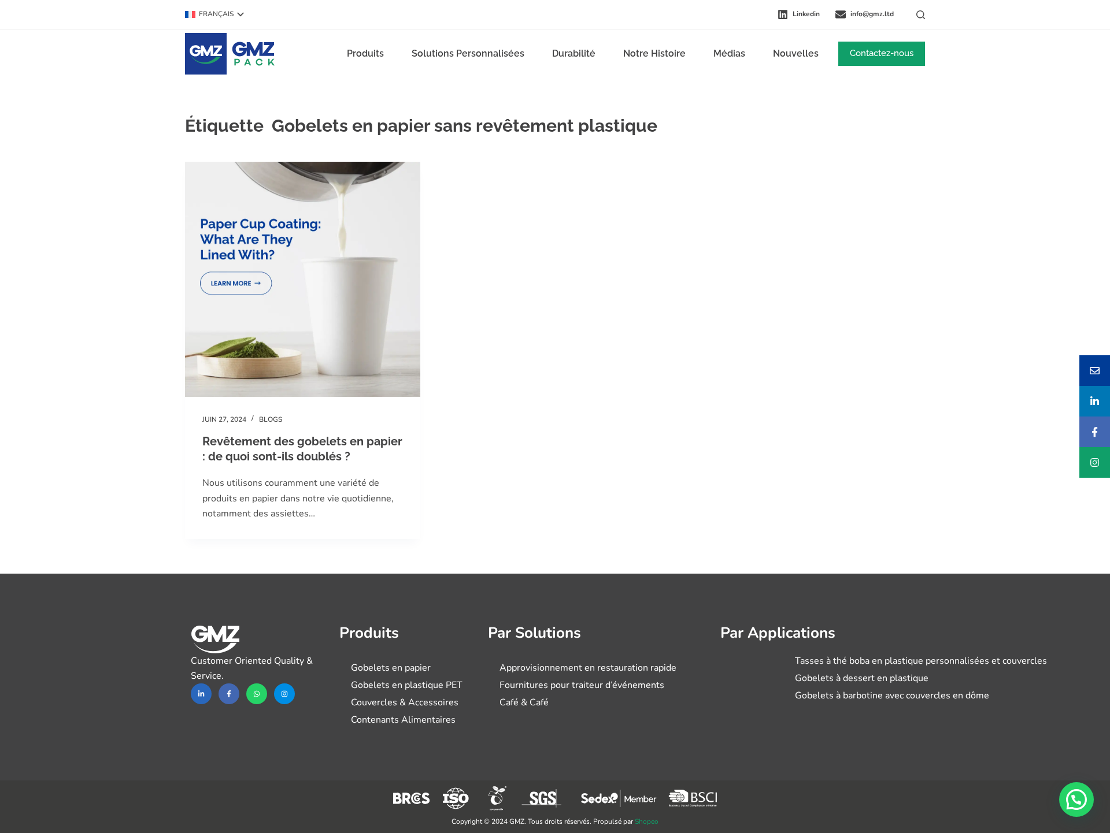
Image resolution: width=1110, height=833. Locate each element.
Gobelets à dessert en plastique (861, 678)
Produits (365, 53)
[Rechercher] (920, 14)
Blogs (270, 419)
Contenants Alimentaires (403, 719)
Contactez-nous (881, 53)
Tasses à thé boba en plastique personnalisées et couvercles (921, 660)
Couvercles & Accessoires (404, 702)
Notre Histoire (654, 53)
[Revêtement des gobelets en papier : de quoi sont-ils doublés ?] (302, 279)
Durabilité (573, 53)
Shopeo (646, 821)
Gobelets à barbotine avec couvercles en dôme (892, 695)
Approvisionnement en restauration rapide (588, 667)
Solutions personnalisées (468, 53)
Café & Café (524, 702)
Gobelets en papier (391, 667)
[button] (214, 14)
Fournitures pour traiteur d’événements (582, 685)
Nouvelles (796, 53)
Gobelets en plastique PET (406, 685)
